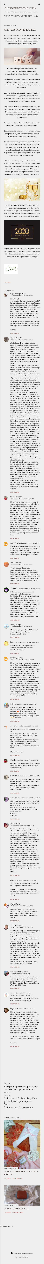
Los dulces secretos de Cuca (20, 8)
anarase (13, 543)
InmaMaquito (15, 563)
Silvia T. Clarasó (16, 497)
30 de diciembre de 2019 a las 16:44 (29, 798)
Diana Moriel (15, 904)
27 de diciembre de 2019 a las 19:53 (22, 626)
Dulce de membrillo (16, 1208)
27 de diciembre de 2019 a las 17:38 (29, 588)
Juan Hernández (16, 926)
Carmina (13, 776)
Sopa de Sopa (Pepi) (18, 294)
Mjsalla (13, 760)
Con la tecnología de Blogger (24, 1253)
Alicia (12, 880)
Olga (12, 1009)
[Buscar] (39, 3)
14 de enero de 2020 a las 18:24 (21, 995)
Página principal (12, 16)
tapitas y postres (16, 658)
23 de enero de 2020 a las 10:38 (25, 1009)
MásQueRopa (15, 625)
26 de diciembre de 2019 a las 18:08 (22, 499)
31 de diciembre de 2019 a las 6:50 (26, 880)
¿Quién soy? (26, 16)
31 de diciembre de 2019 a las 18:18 (22, 906)
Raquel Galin (15, 824)
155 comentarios (17, 1212)
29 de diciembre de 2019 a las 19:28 (27, 726)
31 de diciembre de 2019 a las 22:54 (22, 927)
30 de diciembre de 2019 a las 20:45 (22, 825)
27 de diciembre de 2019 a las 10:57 (22, 565)
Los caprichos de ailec (19, 972)
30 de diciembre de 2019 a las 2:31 (28, 776)
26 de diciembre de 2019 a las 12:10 (22, 296)
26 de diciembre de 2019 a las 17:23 (22, 340)
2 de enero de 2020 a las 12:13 (20, 973)
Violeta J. (13, 588)
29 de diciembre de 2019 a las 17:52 (25, 704)
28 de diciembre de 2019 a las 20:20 (22, 660)
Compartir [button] (7, 282)
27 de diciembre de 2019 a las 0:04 (28, 543)
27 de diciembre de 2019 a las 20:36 (27, 642)
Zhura (12, 726)
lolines (12, 642)
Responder (14, 333)
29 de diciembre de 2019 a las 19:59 (27, 760)
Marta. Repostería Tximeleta (21, 993)
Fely (12, 704)
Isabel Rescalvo (16, 338)
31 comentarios (17, 1178)
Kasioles (13, 798)
